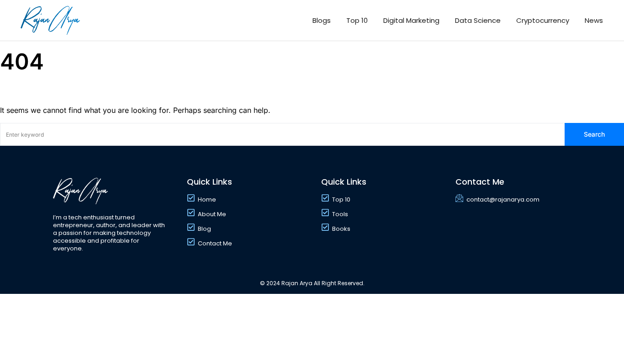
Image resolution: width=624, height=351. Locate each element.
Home (207, 199)
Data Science (478, 20)
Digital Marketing (411, 20)
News (594, 20)
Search (594, 134)
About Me (212, 214)
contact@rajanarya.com (502, 199)
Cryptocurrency (542, 20)
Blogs (321, 20)
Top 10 (357, 20)
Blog (204, 228)
